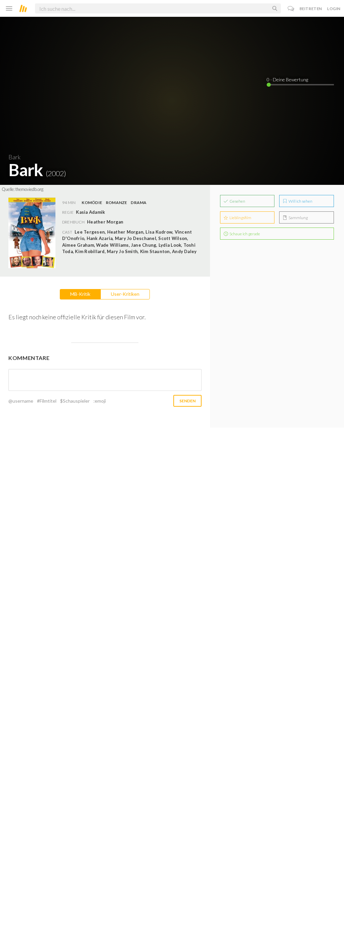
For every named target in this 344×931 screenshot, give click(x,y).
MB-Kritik (80, 294)
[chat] (291, 8)
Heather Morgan (105, 222)
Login (334, 8)
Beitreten (311, 8)
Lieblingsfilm (240, 217)
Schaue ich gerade (244, 233)
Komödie (92, 202)
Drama (138, 202)
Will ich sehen (300, 201)
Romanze (116, 202)
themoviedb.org (29, 189)
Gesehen (237, 201)
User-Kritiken (125, 294)
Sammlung (298, 217)
